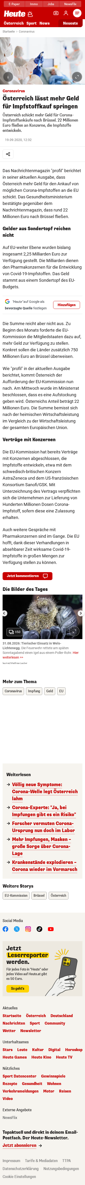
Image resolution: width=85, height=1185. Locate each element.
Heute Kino (41, 1057)
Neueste (70, 23)
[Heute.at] (15, 13)
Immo (34, 4)
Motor (48, 1091)
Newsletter (30, 1031)
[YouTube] (51, 928)
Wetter (9, 1031)
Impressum (11, 1160)
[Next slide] (81, 613)
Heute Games (15, 1057)
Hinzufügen (67, 305)
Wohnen (54, 1083)
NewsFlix (70, 4)
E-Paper (14, 4)
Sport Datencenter (19, 1076)
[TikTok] (39, 928)
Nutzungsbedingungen (61, 1168)
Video (8, 1098)
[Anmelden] (66, 13)
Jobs (51, 4)
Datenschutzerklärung (21, 1168)
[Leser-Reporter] (56, 13)
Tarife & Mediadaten (41, 1160)
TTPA (66, 1160)
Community (55, 1023)
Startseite (9, 31)
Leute (22, 1050)
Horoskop (73, 1050)
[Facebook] (5, 928)
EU (61, 691)
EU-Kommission (16, 895)
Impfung (34, 691)
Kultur (38, 1050)
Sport (31, 23)
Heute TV (64, 1057)
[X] (17, 928)
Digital (54, 1050)
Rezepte (10, 1083)
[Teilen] (8, 154)
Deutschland (62, 1016)
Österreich (14, 23)
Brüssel (39, 895)
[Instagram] (28, 928)
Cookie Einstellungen (19, 1176)
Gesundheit (32, 1083)
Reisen (65, 1091)
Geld (49, 691)
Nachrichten (14, 1023)
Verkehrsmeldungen (20, 1091)
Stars (8, 1050)
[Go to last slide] (4, 613)
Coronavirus (26, 31)
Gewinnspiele (53, 1076)
